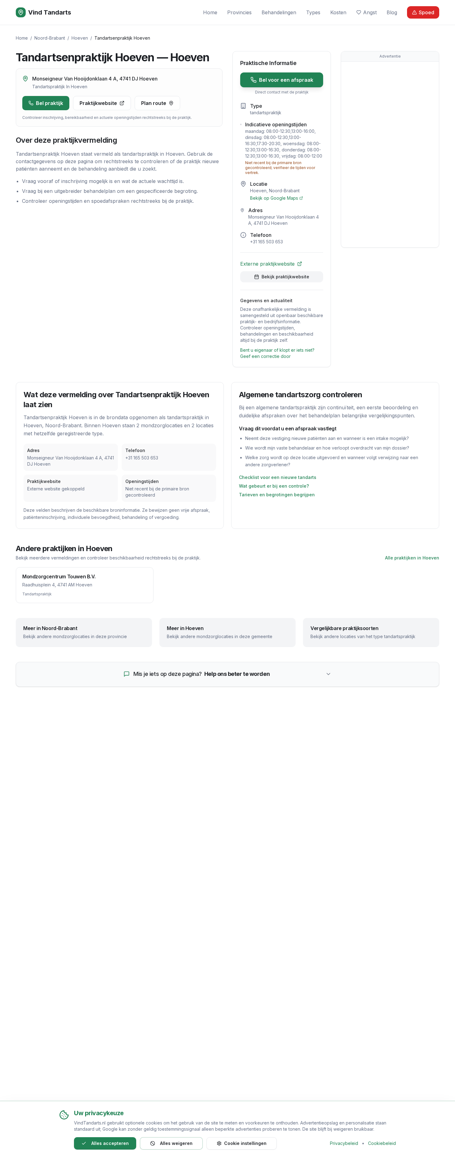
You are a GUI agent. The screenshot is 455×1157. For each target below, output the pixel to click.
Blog (392, 12)
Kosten (338, 12)
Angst (370, 12)
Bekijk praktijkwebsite (285, 276)
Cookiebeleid (382, 1143)
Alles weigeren (176, 1143)
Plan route (153, 103)
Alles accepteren (110, 1143)
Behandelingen (279, 12)
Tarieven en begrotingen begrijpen (277, 494)
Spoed (426, 12)
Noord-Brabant (49, 38)
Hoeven (80, 38)
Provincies (239, 12)
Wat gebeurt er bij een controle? (274, 486)
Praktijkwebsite (98, 103)
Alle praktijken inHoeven (412, 557)
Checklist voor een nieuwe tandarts (277, 477)
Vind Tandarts (49, 12)
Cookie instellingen (245, 1143)
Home (210, 12)
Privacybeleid (344, 1143)
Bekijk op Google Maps (274, 198)
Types (313, 12)
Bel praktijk (49, 103)
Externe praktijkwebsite (267, 264)
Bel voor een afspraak (286, 80)
